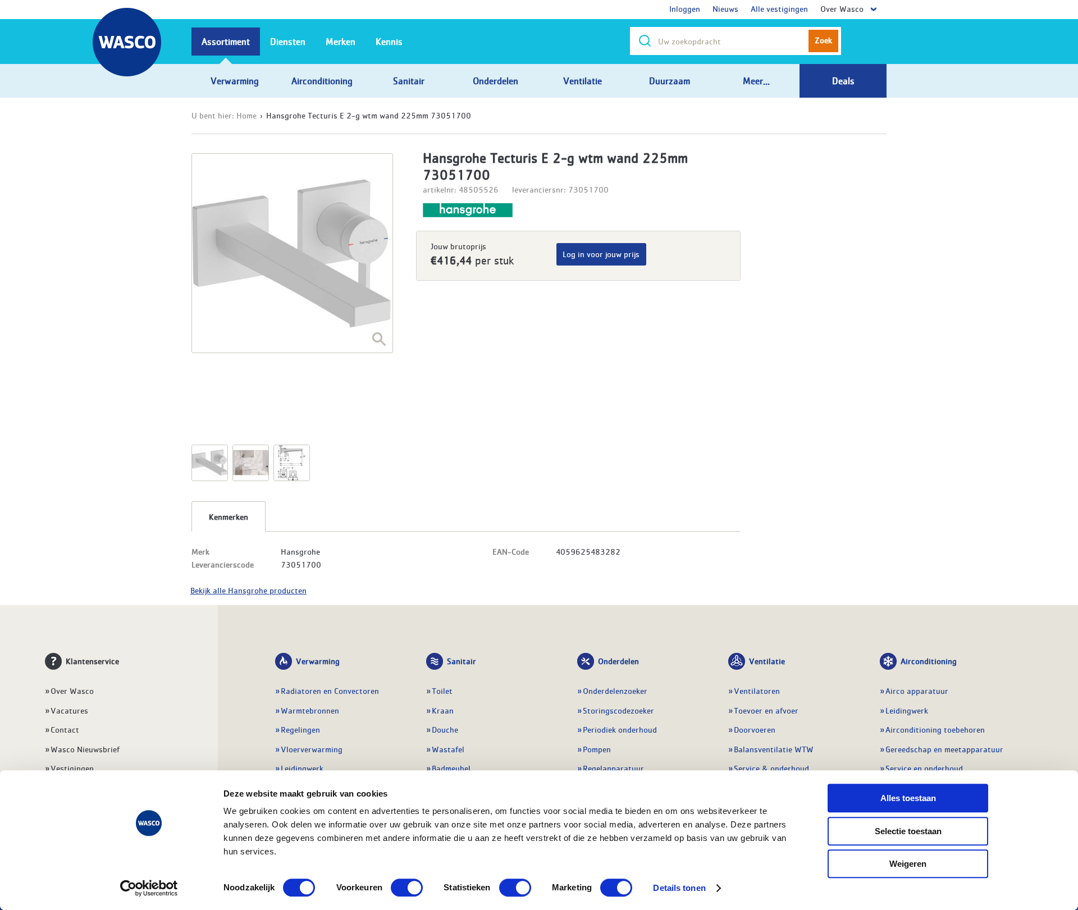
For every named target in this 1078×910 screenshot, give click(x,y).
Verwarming (318, 661)
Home (246, 115)
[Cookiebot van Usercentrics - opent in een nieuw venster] (149, 888)
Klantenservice (92, 661)
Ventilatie (767, 661)
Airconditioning (929, 661)
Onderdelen (618, 661)
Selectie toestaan (908, 831)
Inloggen (684, 8)
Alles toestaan (908, 798)
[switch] (407, 888)
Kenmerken (228, 516)
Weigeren (907, 863)
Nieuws (725, 8)
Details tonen (679, 888)
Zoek (823, 40)
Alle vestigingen (779, 8)
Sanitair (461, 661)
